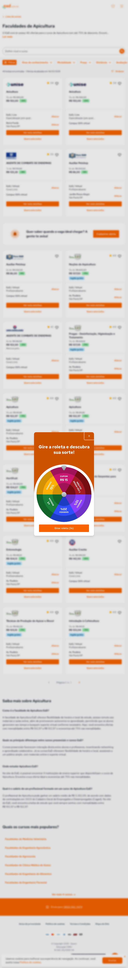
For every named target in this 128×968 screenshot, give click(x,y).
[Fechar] (89, 436)
